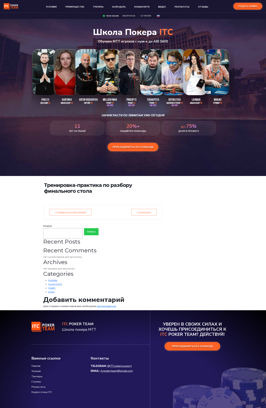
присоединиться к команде (133, 147)
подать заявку (247, 6)
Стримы (36, 381)
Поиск (47, 226)
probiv (51, 292)
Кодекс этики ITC (41, 392)
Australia (52, 280)
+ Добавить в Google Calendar (70, 212)
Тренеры (98, 7)
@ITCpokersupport (119, 366)
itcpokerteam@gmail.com (117, 371)
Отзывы (203, 7)
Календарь (119, 7)
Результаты (182, 7)
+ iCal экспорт (144, 212)
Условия (51, 7)
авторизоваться (106, 306)
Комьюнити (141, 7)
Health (51, 288)
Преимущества (74, 7)
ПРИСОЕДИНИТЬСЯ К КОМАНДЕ (192, 346)
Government (55, 284)
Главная (35, 366)
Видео (162, 7)
